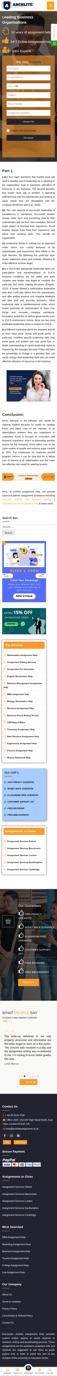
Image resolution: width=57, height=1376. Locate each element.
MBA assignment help (17, 694)
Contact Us (8, 1322)
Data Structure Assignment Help (22, 736)
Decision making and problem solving (26, 499)
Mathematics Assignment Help (21, 655)
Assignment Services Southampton (24, 862)
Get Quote (28, 138)
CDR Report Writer (15, 722)
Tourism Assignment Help (15, 1258)
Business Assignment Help (20, 708)
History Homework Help (18, 757)
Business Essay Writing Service (22, 715)
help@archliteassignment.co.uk (22, 1128)
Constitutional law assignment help (20, 503)
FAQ (7, 1142)
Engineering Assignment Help (21, 743)
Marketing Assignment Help (16, 1244)
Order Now (28, 982)
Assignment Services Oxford (21, 841)
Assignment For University (20, 669)
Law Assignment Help (13, 1272)
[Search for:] (28, 526)
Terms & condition (11, 1301)
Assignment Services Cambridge (23, 869)
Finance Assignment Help (19, 750)
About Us (7, 1294)
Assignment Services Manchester (23, 848)
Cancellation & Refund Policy (17, 1315)
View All (28, 1082)
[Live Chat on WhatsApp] (54, 43)
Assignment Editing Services (21, 662)
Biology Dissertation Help (19, 701)
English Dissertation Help (19, 676)
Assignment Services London (21, 855)
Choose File (28, 121)
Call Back (54, 33)
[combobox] (10, 86)
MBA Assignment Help (13, 1237)
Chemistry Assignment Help (20, 729)
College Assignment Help (15, 1265)
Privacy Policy (9, 1308)
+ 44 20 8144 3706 (15, 1115)
